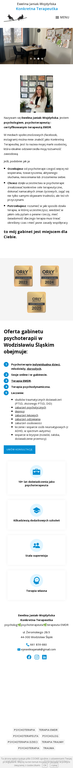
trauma (48, 748)
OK (44, 765)
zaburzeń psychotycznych (30, 407)
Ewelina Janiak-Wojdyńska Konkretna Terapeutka (36, 6)
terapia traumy (53, 742)
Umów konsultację (20, 449)
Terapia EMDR (21, 381)
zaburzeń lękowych (26, 415)
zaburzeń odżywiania (27, 419)
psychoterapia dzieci (23, 742)
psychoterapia (24, 730)
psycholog (50, 736)
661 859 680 (38, 644)
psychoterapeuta (25, 736)
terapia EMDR (48, 730)
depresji (20, 411)
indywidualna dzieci (46, 364)
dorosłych (34, 369)
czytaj (54, 765)
